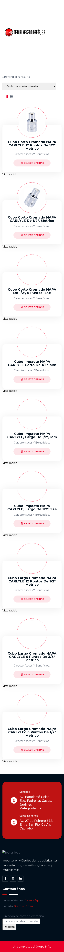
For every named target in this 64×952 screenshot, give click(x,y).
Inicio (53, 9)
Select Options (34, 163)
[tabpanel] (32, 432)
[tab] (7, 97)
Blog (52, 43)
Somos (54, 21)
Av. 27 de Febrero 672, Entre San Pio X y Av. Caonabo (36, 824)
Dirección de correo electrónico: (23, 916)
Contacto (55, 55)
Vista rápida (9, 174)
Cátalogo (55, 32)
